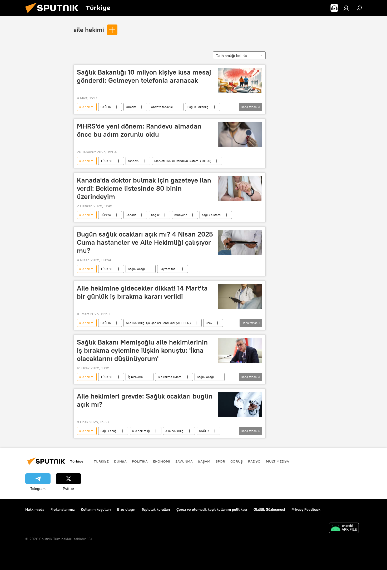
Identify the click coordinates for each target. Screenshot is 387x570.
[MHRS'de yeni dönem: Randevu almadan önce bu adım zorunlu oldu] (240, 134)
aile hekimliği (141, 431)
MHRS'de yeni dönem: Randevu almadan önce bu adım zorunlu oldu (139, 130)
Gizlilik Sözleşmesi (269, 509)
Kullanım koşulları (96, 509)
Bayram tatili (168, 269)
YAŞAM (204, 461)
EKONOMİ (161, 461)
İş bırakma (135, 377)
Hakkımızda (34, 509)
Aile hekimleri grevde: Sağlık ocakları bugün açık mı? (144, 400)
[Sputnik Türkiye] (54, 14)
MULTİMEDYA (277, 461)
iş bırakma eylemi (169, 377)
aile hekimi (88, 29)
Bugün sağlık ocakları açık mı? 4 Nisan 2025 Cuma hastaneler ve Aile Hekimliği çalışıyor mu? (145, 242)
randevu (134, 161)
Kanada (131, 215)
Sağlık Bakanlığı (198, 107)
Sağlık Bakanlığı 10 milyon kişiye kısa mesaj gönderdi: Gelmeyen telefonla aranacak (144, 76)
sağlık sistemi (211, 215)
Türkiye (101, 461)
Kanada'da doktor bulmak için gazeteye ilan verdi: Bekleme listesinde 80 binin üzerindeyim (144, 188)
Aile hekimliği (174, 431)
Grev (209, 323)
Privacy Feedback (305, 509)
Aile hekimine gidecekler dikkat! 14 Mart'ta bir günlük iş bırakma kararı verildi (142, 292)
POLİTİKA (140, 461)
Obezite (131, 107)
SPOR (220, 461)
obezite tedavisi (162, 107)
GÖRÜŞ (236, 461)
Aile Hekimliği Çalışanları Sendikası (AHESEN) (158, 323)
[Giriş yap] (346, 8)
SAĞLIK (106, 107)
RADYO (254, 461)
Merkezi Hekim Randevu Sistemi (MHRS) (182, 161)
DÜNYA (106, 215)
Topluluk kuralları (156, 509)
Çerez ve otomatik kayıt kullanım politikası (211, 509)
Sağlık (155, 215)
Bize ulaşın (126, 509)
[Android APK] (344, 528)
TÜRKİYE (107, 161)
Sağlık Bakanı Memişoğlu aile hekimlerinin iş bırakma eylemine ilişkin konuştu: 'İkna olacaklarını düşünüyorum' (142, 350)
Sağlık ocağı (136, 269)
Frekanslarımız (63, 509)
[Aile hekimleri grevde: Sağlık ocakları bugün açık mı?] (240, 404)
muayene (180, 215)
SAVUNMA (184, 461)
